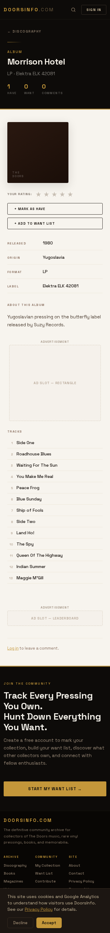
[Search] (73, 9)
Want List (44, 873)
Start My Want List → (55, 788)
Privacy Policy (81, 881)
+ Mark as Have (29, 209)
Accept (49, 922)
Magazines (13, 881)
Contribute (45, 881)
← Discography (24, 31)
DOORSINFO (29, 9)
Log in (13, 648)
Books (9, 873)
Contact (76, 873)
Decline (20, 922)
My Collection (47, 865)
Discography (15, 865)
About (74, 865)
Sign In (93, 10)
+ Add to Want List (34, 223)
